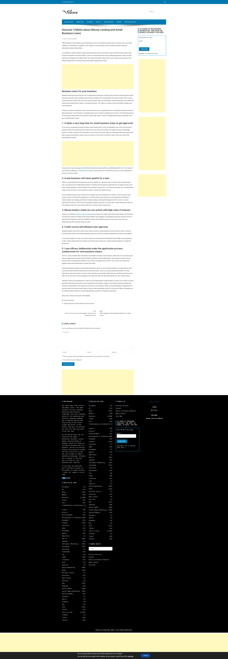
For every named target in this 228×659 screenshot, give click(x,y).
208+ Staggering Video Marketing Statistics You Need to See (115, 313)
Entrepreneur (109, 22)
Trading (65, 615)
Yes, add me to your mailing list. (72, 360)
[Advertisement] (98, 76)
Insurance (65, 549)
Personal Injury (68, 573)
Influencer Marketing (70, 544)
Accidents (65, 487)
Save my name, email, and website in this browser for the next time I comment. (86, 356)
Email (141, 41)
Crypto (64, 509)
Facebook (65, 520)
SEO (63, 583)
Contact (91, 557)
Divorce (65, 512)
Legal (64, 557)
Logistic (65, 565)
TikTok (64, 609)
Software (65, 596)
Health (64, 533)
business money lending (83, 214)
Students (65, 602)
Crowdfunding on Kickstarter (73, 505)
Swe (63, 604)
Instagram (65, 546)
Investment (66, 552)
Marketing (80, 22)
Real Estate (66, 578)
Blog (63, 492)
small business (83, 170)
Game (63, 528)
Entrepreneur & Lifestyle (71, 517)
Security (65, 580)
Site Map (92, 565)
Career (64, 500)
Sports (64, 599)
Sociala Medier (67, 594)
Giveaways (65, 530)
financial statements (80, 303)
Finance (119, 22)
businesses (71, 303)
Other (64, 570)
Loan (63, 562)
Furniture (65, 525)
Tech (63, 607)
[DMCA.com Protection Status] (66, 478)
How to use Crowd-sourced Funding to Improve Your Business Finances (80, 313)
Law (63, 554)
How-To (98, 22)
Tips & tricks (67, 612)
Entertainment (67, 515)
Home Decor (66, 536)
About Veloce (93, 562)
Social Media (68, 22)
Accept (145, 655)
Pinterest (65, 575)
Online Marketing (68, 567)
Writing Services (130, 22)
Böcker (64, 495)
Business (90, 22)
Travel (64, 617)
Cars (63, 503)
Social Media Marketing (71, 591)
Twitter (65, 620)
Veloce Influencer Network (99, 559)
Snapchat (65, 586)
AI (63, 489)
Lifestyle (65, 559)
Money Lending (90, 303)
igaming (65, 541)
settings (130, 656)
